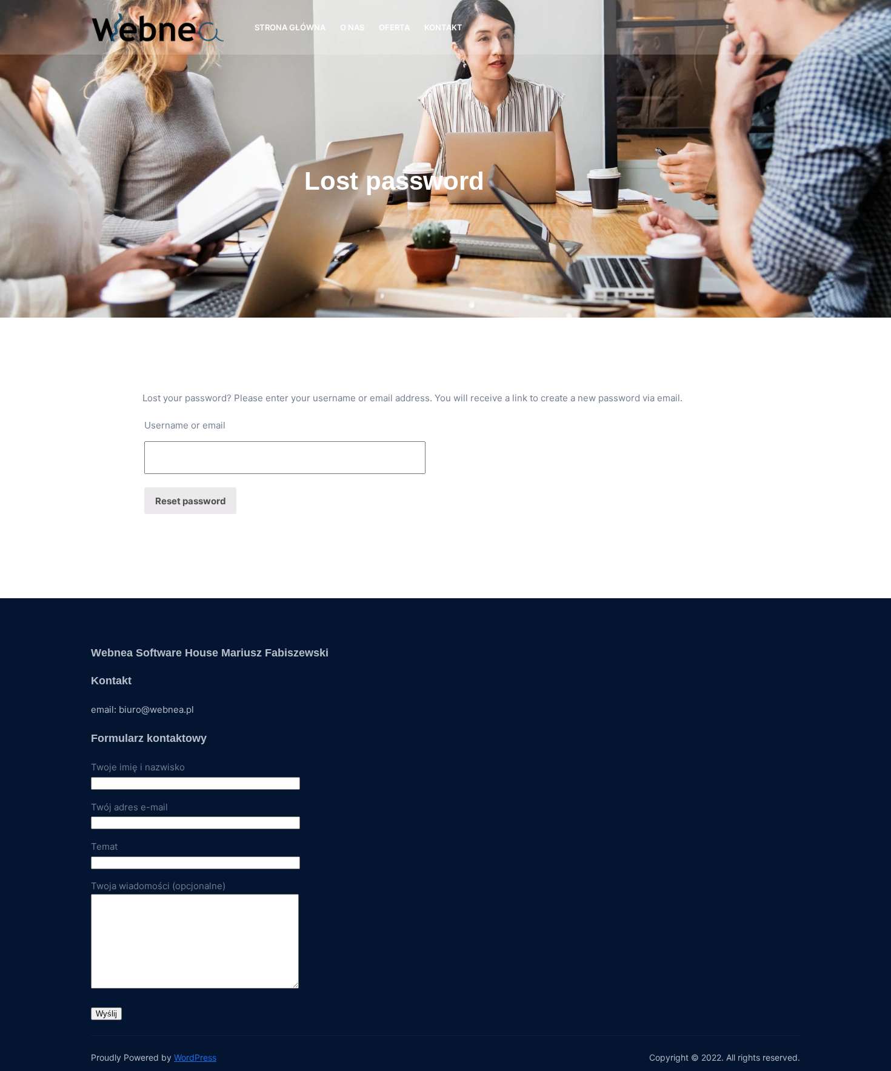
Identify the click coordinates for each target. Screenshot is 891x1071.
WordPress (195, 1057)
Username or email (184, 425)
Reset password (190, 501)
